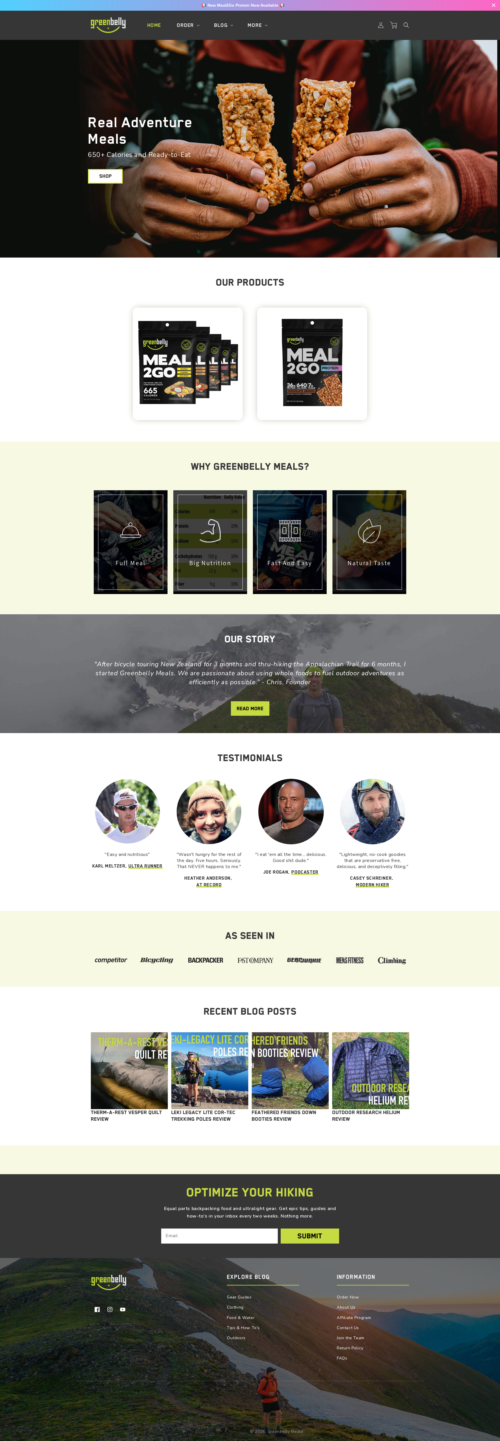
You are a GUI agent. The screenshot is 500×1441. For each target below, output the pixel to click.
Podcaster (304, 872)
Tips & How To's (243, 1328)
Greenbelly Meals (285, 1431)
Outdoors (236, 1338)
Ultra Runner (145, 866)
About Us (346, 1307)
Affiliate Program (354, 1317)
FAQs (342, 1358)
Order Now (348, 1297)
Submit (309, 1236)
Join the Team (350, 1338)
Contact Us (348, 1328)
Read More (250, 708)
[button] (406, 25)
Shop (105, 176)
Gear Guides (239, 1297)
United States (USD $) (115, 1422)
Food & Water (241, 1317)
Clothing (235, 1307)
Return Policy (350, 1348)
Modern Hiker (372, 884)
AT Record (209, 884)
